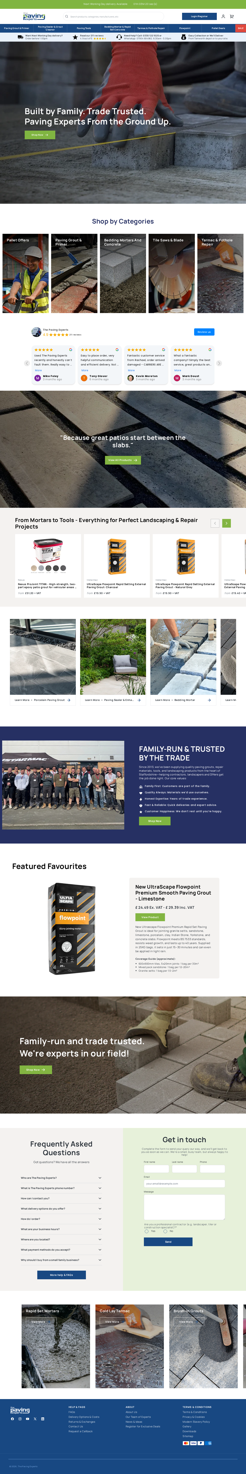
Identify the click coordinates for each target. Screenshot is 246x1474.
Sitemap (188, 1436)
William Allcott (146, 376)
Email (147, 1177)
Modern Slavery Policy (196, 1422)
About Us (131, 1412)
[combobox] (116, 16)
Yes (153, 1231)
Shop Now (37, 134)
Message (149, 1191)
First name (149, 1162)
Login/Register (199, 16)
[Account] (223, 16)
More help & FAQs (61, 1275)
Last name (177, 1162)
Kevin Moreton (54, 376)
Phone (203, 1162)
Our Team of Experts (138, 1417)
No (171, 1231)
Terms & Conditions (195, 1412)
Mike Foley (190, 376)
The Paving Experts (55, 330)
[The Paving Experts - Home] (34, 16)
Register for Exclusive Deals (143, 1426)
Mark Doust (98, 376)
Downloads (189, 1431)
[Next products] (226, 523)
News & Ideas (134, 1422)
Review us (204, 332)
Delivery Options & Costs (84, 1417)
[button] (232, 16)
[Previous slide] (27, 363)
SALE (240, 28)
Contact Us (76, 1426)
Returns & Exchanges (82, 1422)
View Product (150, 917)
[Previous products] (215, 523)
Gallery (187, 1426)
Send (168, 1241)
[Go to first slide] (219, 363)
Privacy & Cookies (194, 1417)
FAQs (72, 1412)
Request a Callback (81, 1431)
